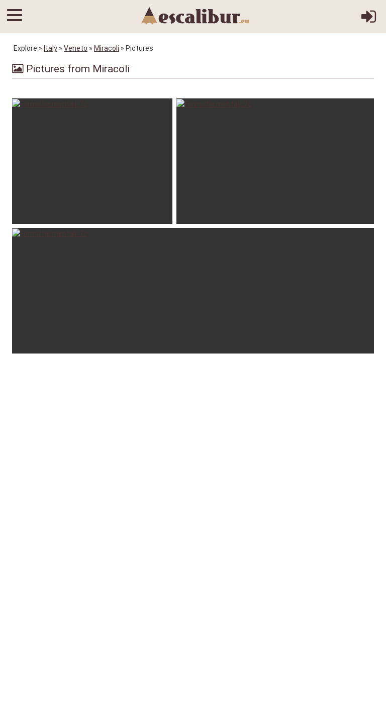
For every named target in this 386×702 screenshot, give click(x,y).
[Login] (368, 20)
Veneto (75, 48)
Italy (50, 48)
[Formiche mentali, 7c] (92, 161)
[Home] (195, 15)
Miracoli (106, 48)
